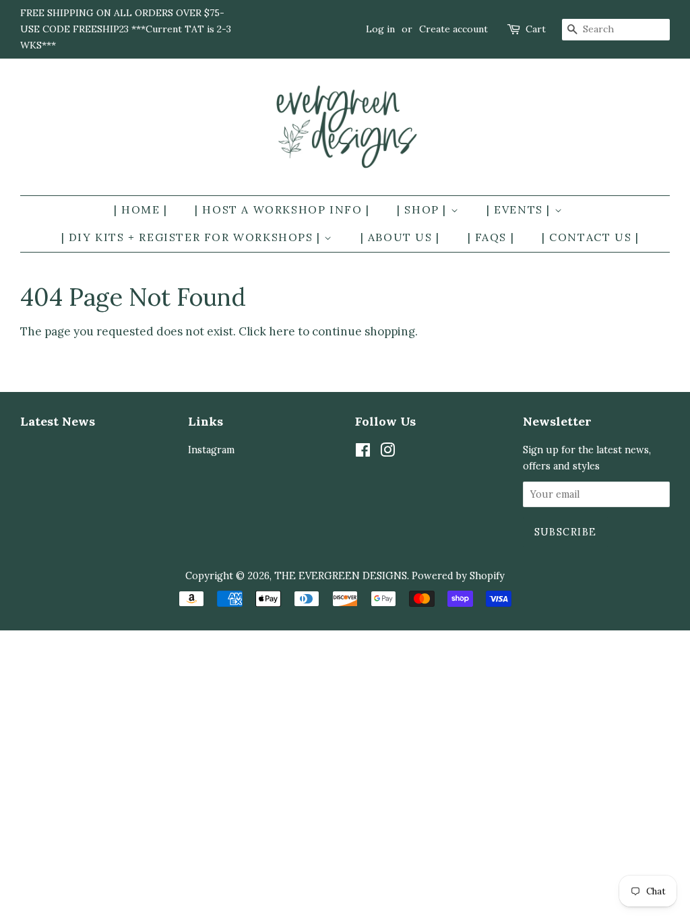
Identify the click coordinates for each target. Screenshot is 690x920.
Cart (536, 29)
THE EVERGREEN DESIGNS (340, 575)
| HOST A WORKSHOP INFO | (282, 209)
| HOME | (141, 209)
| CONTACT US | (590, 237)
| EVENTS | (521, 209)
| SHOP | (423, 209)
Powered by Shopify (458, 575)
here (282, 331)
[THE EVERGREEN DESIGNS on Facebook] (363, 452)
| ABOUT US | (400, 237)
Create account (453, 29)
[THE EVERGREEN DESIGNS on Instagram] (387, 452)
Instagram (211, 449)
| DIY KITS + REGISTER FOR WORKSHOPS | (193, 237)
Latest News (57, 421)
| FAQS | (491, 237)
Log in (380, 29)
